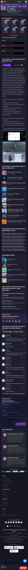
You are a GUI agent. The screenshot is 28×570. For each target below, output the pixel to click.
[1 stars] (3, 412)
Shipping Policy (6, 503)
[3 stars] (8, 412)
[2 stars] (6, 412)
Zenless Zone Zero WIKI (7, 482)
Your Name (4, 404)
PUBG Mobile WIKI (6, 484)
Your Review (5, 414)
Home (2, 4)
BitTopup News (6, 486)
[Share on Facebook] (3, 321)
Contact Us (5, 495)
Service (4, 511)
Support (4, 493)
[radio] (6, 351)
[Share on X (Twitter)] (6, 321)
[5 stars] (13, 412)
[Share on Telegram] (13, 321)
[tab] (6, 65)
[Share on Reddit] (19, 321)
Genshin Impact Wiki (7, 478)
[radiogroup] (8, 351)
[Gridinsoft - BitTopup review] (19, 547)
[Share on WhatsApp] (9, 321)
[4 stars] (11, 412)
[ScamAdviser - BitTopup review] (8, 547)
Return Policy (5, 501)
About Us (4, 492)
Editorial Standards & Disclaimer (9, 515)
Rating (3, 410)
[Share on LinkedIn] (16, 321)
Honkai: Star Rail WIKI (7, 480)
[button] (14, 476)
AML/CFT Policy (6, 505)
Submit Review (21, 423)
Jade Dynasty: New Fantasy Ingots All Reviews (13, 393)
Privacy (4, 513)
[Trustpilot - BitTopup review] (14, 551)
